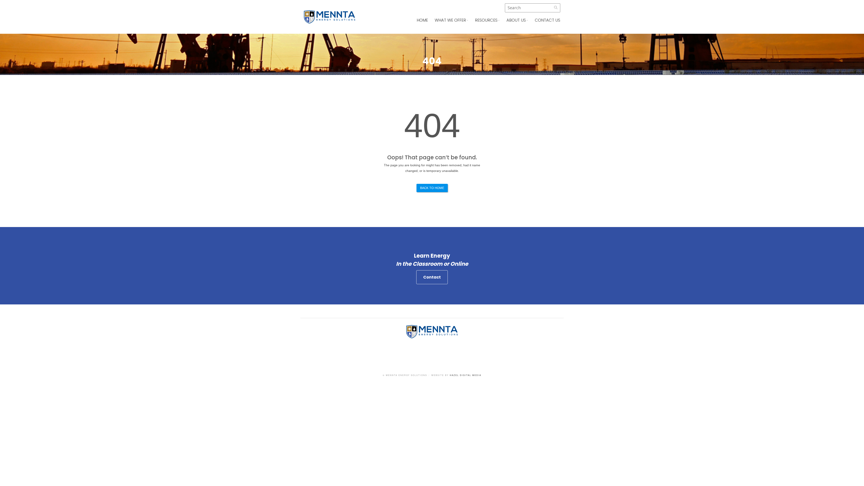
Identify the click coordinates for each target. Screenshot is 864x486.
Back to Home (432, 188)
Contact (432, 277)
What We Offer (450, 20)
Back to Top (856, 478)
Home (422, 20)
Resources (486, 20)
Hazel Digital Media (465, 375)
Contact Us (547, 20)
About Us (516, 20)
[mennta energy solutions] (329, 20)
